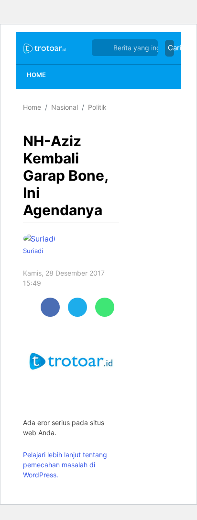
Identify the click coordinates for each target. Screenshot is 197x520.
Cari (171, 47)
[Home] (44, 48)
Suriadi (33, 250)
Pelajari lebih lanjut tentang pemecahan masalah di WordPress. (65, 465)
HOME (36, 75)
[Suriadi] (41, 238)
